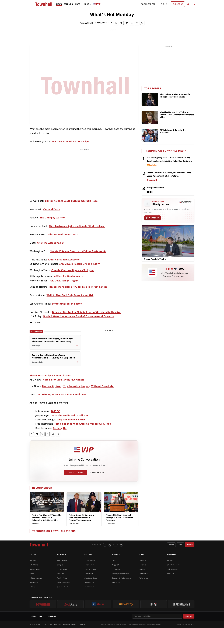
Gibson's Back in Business (63, 234)
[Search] (188, 4)
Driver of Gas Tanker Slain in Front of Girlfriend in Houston (86, 312)
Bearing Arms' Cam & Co (120, 574)
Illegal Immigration (63, 582)
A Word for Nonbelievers (68, 276)
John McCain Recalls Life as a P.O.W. (79, 263)
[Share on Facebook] (127, 23)
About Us (142, 560)
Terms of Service (35, 624)
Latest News (34, 565)
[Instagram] (110, 545)
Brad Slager (89, 574)
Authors (32, 587)
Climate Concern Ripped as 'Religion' (72, 270)
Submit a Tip (143, 574)
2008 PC (55, 411)
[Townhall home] (39, 544)
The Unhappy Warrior (52, 217)
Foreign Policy (62, 578)
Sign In (171, 544)
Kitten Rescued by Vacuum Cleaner (50, 375)
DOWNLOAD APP (148, 4)
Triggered (115, 565)
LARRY (114, 560)
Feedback (57, 624)
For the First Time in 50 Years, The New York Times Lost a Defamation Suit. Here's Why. (46, 518)
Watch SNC (171, 574)
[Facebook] (115, 545)
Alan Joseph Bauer (91, 578)
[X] (105, 545)
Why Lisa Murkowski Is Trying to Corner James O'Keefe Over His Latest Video (177, 115)
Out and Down (51, 209)
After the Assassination (50, 242)
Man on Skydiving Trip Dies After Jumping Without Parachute (78, 386)
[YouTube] (121, 545)
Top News (33, 560)
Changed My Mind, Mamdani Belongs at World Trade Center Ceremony (119, 518)
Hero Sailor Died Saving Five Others (63, 379)
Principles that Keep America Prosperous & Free (83, 423)
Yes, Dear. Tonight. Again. (64, 280)
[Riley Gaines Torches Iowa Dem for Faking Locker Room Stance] (150, 99)
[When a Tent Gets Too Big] (168, 240)
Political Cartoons (36, 578)
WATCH (78, 4)
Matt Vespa (35, 523)
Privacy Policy (47, 624)
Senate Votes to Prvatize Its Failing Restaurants (78, 251)
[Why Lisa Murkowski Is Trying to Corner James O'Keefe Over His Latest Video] (150, 117)
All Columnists (89, 587)
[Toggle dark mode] (193, 4)
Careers (142, 569)
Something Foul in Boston (67, 303)
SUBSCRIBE (178, 4)
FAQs (180, 544)
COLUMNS (68, 4)
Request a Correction (70, 624)
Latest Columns (35, 569)
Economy (60, 574)
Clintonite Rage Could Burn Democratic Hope (71, 200)
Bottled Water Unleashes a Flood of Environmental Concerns (78, 316)
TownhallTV (34, 582)
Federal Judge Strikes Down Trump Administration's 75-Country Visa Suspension (81, 518)
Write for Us (143, 578)
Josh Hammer (89, 582)
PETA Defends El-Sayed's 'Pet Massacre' (173, 131)
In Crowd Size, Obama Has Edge (70, 141)
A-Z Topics (61, 554)
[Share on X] (116, 23)
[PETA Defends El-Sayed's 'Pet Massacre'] (150, 135)
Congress (60, 565)
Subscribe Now (97, 472)
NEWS (59, 4)
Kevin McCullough (91, 569)
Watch (32, 574)
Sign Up (189, 616)
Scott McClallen (74, 523)
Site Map (82, 624)
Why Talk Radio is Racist (71, 419)
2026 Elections (62, 560)
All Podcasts (116, 582)
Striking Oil (59, 428)
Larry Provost (110, 523)
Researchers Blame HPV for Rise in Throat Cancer (78, 286)
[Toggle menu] (30, 4)
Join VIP (189, 544)
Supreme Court (62, 587)
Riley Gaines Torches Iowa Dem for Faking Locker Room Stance (175, 95)
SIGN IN (164, 4)
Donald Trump (62, 569)
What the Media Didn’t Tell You (69, 415)
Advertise (142, 565)
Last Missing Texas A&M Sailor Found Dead (61, 394)
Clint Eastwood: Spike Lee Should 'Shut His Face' (77, 226)
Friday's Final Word (155, 187)
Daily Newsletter (172, 569)
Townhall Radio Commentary (122, 578)
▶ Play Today (152, 217)
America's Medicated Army (63, 259)
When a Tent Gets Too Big (155, 259)
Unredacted (116, 569)
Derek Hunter (89, 565)
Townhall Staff (86, 23)
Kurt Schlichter (90, 560)
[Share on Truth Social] (121, 23)
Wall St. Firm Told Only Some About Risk (70, 295)
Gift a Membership (173, 565)
